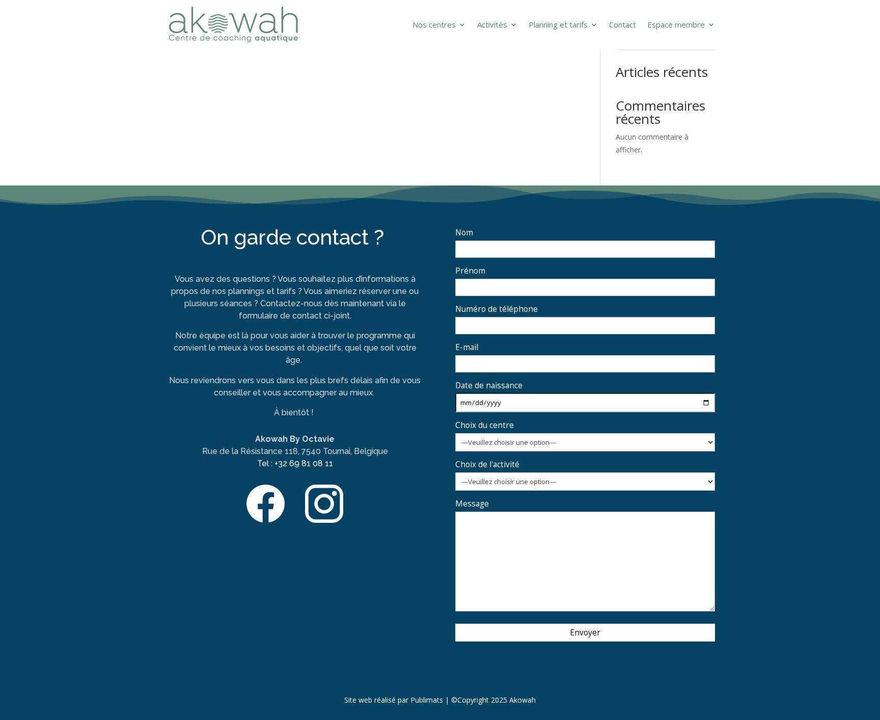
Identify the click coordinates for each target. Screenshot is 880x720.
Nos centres (434, 24)
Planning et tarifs (558, 24)
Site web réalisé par (376, 700)
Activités (492, 24)
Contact (622, 24)
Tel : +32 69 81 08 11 (295, 463)
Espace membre (676, 24)
